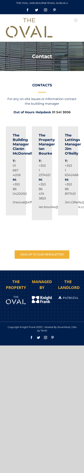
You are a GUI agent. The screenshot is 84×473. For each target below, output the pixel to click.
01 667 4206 (17, 170)
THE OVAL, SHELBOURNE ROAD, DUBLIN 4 (42, 3)
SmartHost (63, 327)
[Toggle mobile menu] (76, 20)
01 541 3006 (61, 112)
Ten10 (44, 330)
